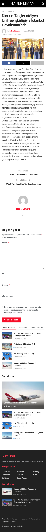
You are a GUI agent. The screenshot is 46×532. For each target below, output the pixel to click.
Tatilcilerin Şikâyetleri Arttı (24, 344)
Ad (4, 274)
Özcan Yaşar (22, 478)
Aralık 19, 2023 (29, 31)
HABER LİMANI (23, 4)
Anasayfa (5, 519)
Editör (14, 521)
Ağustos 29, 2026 (10, 406)
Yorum (5, 242)
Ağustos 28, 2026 (20, 438)
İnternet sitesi (7, 296)
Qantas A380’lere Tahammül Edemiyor (20, 403)
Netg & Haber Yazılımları (15, 526)
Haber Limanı (14, 31)
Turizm (35, 475)
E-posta (6, 285)
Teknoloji (35, 472)
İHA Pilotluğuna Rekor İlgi (23, 354)
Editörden (6, 475)
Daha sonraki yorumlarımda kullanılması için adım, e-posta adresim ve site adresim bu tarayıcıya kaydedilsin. (22, 310)
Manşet (20, 475)
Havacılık (20, 472)
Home (4, 11)
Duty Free (11, 11)
